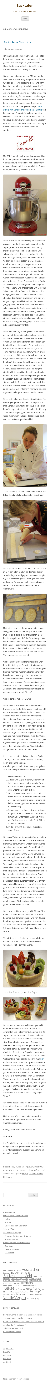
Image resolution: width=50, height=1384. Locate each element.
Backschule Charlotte (17, 42)
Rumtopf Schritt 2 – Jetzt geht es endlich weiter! (22, 1315)
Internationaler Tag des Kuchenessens (17, 1285)
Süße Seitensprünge (12, 1232)
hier (42, 1059)
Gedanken (9, 1252)
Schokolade (20, 1294)
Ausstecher (30, 1269)
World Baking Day (33, 1298)
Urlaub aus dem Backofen (16, 1225)
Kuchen (11, 1170)
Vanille (8, 1297)
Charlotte (33, 1173)
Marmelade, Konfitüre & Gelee (18, 1236)
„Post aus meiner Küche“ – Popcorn (18, 1318)
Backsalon (25, 5)
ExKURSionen (9, 1212)
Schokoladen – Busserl (13, 1328)
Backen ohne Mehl (17, 1275)
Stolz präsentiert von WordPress (16, 1379)
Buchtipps (9, 1246)
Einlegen (12, 1281)
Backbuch (7, 1273)
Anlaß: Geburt (8, 1270)
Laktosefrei (30, 1288)
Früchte (39, 1281)
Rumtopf (35, 1291)
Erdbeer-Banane (22, 1281)
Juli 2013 (6, 1352)
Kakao (33, 1285)
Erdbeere (32, 1281)
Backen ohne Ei (20, 1272)
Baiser (34, 1276)
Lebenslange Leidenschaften (27, 1170)
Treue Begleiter (11, 1239)
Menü (25, 18)
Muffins (22, 1292)
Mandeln (6, 1292)
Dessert (6, 1281)
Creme (40, 1173)
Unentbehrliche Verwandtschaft (16, 1242)
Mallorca (41, 1289)
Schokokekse (8, 1295)
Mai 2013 (7, 1358)
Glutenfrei (16, 1283)
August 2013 (8, 1348)
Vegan (20, 1297)
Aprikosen (17, 1270)
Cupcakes (37, 1279)
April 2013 (7, 1362)
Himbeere (7, 1177)
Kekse (7, 1219)
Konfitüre (18, 1289)
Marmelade (14, 1292)
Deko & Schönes (12, 1249)
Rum (27, 1292)
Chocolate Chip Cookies (19, 1279)
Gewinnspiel (7, 1283)
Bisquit (25, 1173)
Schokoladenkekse (35, 1295)
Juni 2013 (7, 1355)
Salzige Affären (9, 1229)
